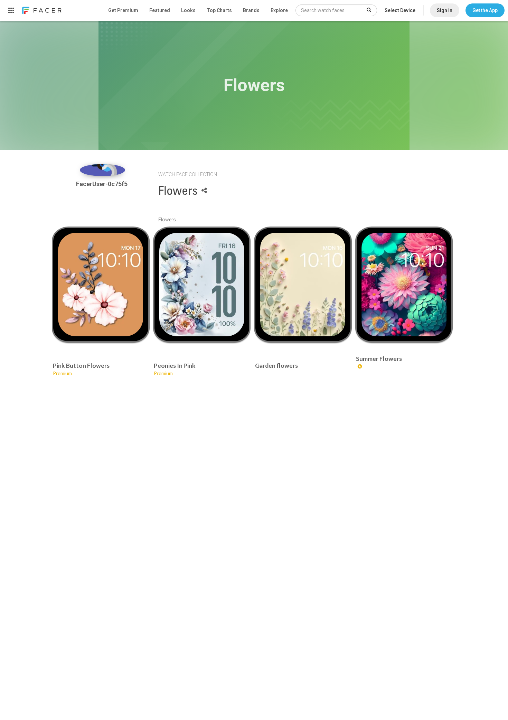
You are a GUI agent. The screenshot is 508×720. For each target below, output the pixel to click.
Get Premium (123, 10)
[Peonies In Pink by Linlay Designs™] (201, 284)
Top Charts (219, 10)
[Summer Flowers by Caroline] (403, 284)
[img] (102, 170)
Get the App (485, 10)
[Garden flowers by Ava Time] (302, 284)
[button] (485, 10)
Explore (279, 10)
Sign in (444, 10)
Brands (251, 10)
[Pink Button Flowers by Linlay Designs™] (100, 284)
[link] (41, 10)
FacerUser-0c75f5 (102, 184)
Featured (159, 10)
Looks (188, 10)
